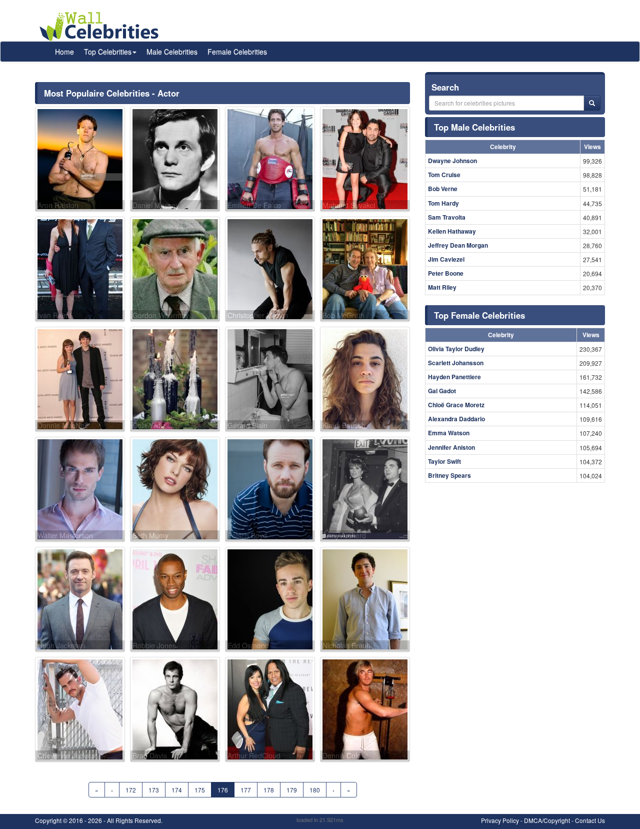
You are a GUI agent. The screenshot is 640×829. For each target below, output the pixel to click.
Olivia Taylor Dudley (456, 348)
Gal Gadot (442, 390)
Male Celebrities (172, 52)
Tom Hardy (443, 203)
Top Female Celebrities (479, 315)
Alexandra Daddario (456, 418)
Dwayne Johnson (452, 160)
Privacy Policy (500, 820)
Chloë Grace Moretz (456, 404)
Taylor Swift (444, 461)
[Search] (592, 103)
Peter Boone (446, 273)
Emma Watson (449, 432)
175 (199, 789)
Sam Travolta (447, 217)
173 (153, 789)
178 (269, 789)
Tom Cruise (444, 174)
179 (291, 789)
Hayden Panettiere (454, 376)
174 (177, 789)
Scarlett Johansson (456, 362)
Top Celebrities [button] (108, 52)
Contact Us (590, 820)
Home (64, 52)
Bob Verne (443, 188)
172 (131, 789)
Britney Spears (449, 475)
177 (245, 789)
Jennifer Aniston (451, 447)
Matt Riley (442, 287)
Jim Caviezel (446, 259)
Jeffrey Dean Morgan (458, 245)
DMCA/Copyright (547, 820)
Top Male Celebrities (474, 127)
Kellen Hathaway (452, 231)
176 (223, 789)
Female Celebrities (237, 52)
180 (315, 789)
